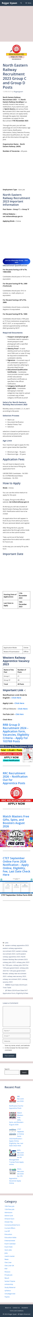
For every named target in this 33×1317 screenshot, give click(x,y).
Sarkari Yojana (10, 1281)
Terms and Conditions (16, 1311)
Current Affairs (10, 1228)
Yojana (7, 1297)
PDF (6, 1269)
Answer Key (9, 1222)
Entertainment (10, 1240)
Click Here (16, 697)
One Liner (8, 1262)
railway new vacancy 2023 (16, 976)
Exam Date (8, 1247)
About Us (8, 1308)
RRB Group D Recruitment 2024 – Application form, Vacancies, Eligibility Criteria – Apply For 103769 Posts (16, 733)
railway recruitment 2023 (12, 979)
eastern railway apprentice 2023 (17, 945)
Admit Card (9, 1216)
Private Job (8, 1275)
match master (10, 1256)
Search (7, 1069)
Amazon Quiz (9, 1219)
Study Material (10, 1287)
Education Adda (10, 1237)
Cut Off (7, 1231)
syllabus (8, 1290)
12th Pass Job (9, 1209)
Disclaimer (25, 1308)
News (7, 1259)
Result (7, 1278)
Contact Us (16, 1308)
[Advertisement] (16, 24)
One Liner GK (9, 1265)
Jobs (6, 943)
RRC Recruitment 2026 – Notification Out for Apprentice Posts (15, 778)
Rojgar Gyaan (9, 2)
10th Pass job (9, 1206)
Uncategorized (10, 1294)
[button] (21, 3)
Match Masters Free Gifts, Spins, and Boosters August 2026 (16, 821)
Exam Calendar (10, 1244)
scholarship (9, 1284)
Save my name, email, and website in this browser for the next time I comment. (17, 1047)
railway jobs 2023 (9, 962)
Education (8, 1234)
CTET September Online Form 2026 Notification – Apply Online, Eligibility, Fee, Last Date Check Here (16, 866)
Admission (8, 1212)
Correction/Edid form (12, 1225)
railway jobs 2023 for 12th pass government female (16, 971)
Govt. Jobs (8, 1250)
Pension (7, 1272)
